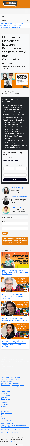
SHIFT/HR (9, 429)
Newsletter (4, 393)
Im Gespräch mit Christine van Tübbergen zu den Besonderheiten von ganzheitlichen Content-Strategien (14, 344)
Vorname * (6, 165)
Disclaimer (23, 425)
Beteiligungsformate (6, 413)
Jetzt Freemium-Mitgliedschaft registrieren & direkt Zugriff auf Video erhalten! (15, 240)
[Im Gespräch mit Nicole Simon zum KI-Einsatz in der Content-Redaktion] (15, 309)
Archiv (2, 401)
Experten (3, 416)
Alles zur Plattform (14, 27)
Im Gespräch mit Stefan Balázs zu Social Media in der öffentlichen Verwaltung (13, 296)
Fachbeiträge (4, 404)
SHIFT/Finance (14, 432)
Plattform (4, 20)
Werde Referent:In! (6, 420)
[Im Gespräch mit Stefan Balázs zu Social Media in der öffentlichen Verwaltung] (15, 284)
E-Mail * (5, 172)
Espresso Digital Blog (11, 23)
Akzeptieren (19, 445)
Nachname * (19, 165)
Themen (4, 16)
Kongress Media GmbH (7, 423)
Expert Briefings (5, 395)
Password (4, 226)
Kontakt (3, 418)
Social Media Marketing (7, 381)
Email (3, 221)
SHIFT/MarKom (5, 432)
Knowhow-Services (6, 391)
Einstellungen (4, 445)
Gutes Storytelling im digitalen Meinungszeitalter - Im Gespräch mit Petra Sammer (15, 272)
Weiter (15, 180)
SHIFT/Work (16, 429)
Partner (8, 25)
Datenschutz (4, 427)
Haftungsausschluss (13, 427)
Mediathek (4, 406)
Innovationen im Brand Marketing (10, 387)
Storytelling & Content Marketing (10, 379)
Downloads (4, 402)
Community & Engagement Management (12, 385)
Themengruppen (5, 399)
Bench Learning (5, 397)
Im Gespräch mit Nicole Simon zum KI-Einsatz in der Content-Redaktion (14, 319)
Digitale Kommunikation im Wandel (10, 377)
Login (5, 233)
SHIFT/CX (3, 429)
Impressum (22, 427)
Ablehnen (11, 445)
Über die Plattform (6, 411)
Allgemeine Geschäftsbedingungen (10, 425)
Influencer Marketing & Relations (10, 383)
